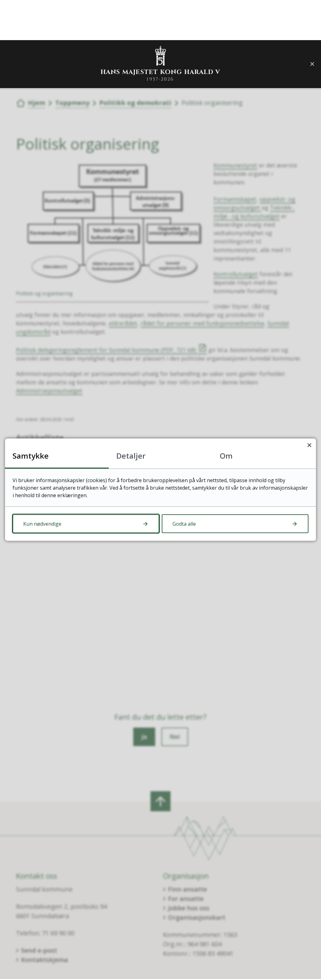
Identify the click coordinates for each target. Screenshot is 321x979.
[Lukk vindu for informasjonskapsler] (309, 445)
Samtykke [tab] (31, 455)
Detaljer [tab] (130, 455)
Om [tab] (226, 455)
